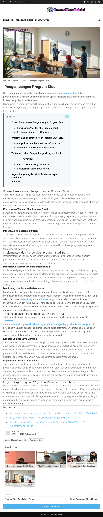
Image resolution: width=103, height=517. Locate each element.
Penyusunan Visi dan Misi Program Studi (37, 128)
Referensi (16, 181)
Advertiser (28, 159)
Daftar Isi (10, 116)
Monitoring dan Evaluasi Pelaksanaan (36, 147)
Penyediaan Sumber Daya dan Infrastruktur (38, 143)
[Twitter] (87, 2)
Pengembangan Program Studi (31, 87)
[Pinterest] (95, 2)
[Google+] (91, 2)
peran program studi (67, 93)
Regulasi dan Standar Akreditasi (33, 168)
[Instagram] (99, 2)
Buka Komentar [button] (51, 506)
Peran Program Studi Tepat (34, 299)
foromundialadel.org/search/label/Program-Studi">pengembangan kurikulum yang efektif (48, 324)
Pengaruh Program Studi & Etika (20, 466)
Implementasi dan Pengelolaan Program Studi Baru (37, 137)
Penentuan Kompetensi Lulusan (33, 132)
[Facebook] (84, 2)
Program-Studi (33, 434)
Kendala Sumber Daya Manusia (33, 164)
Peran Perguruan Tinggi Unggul (84, 499)
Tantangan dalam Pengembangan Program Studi (36, 153)
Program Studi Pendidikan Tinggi (19, 499)
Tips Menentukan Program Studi (51, 466)
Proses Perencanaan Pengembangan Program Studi (37, 122)
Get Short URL (36, 440)
